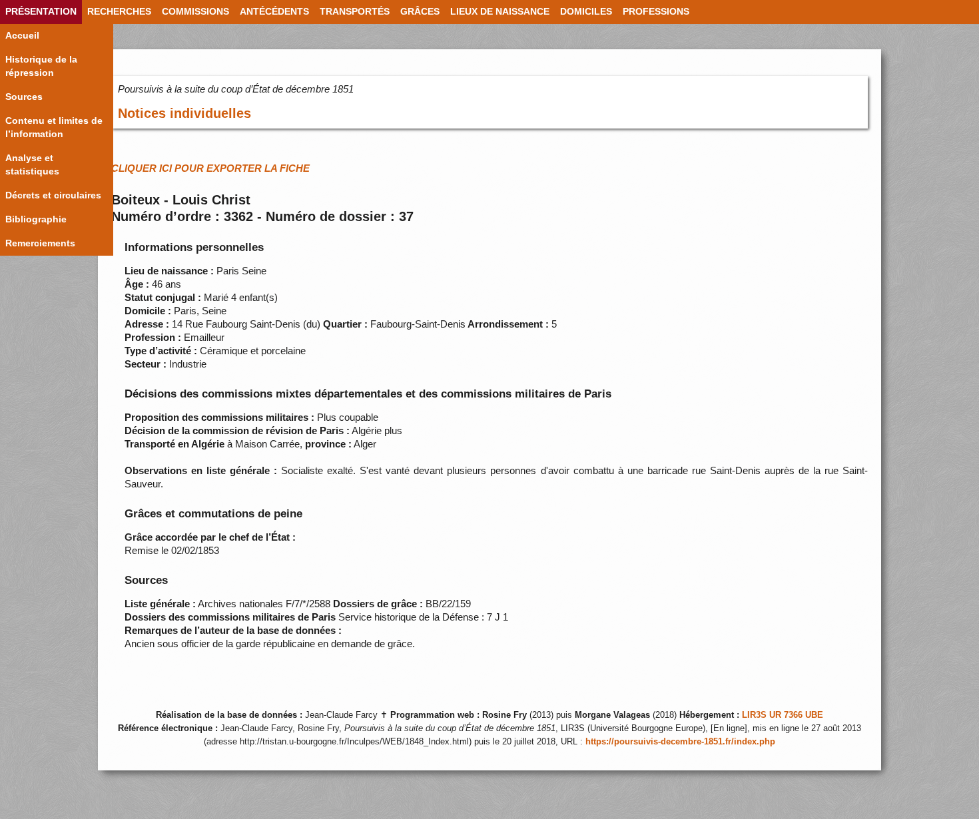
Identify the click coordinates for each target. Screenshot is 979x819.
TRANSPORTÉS (355, 12)
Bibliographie (36, 219)
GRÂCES (420, 12)
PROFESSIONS (656, 12)
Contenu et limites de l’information (54, 127)
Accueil (22, 36)
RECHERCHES (119, 12)
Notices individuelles (184, 113)
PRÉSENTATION (41, 12)
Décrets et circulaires (53, 195)
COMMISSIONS (195, 12)
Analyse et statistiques (32, 164)
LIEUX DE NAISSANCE (499, 12)
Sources (24, 97)
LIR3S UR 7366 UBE (782, 715)
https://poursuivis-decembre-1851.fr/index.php (680, 741)
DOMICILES (586, 12)
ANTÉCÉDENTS (274, 12)
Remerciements (40, 243)
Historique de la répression (41, 66)
